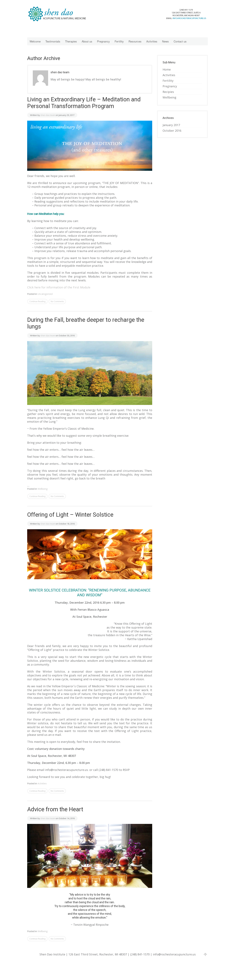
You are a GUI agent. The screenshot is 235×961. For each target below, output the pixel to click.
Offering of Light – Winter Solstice (70, 514)
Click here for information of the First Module (58, 287)
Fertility (119, 41)
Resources (135, 41)
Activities (151, 41)
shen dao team (47, 115)
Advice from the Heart (55, 809)
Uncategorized (45, 293)
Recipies (168, 92)
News (165, 41)
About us (87, 41)
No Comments (57, 301)
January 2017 (171, 125)
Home (167, 69)
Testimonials (52, 41)
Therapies (71, 41)
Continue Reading (37, 301)
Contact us (180, 41)
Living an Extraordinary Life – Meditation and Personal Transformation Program (84, 102)
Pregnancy (103, 41)
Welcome (35, 41)
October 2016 (172, 130)
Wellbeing (42, 488)
